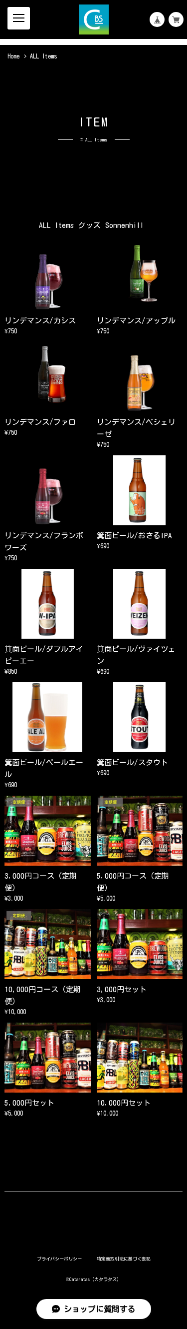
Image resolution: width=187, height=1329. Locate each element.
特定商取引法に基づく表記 (124, 1259)
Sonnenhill (124, 225)
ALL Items (56, 225)
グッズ (89, 225)
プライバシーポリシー (59, 1259)
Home (13, 56)
